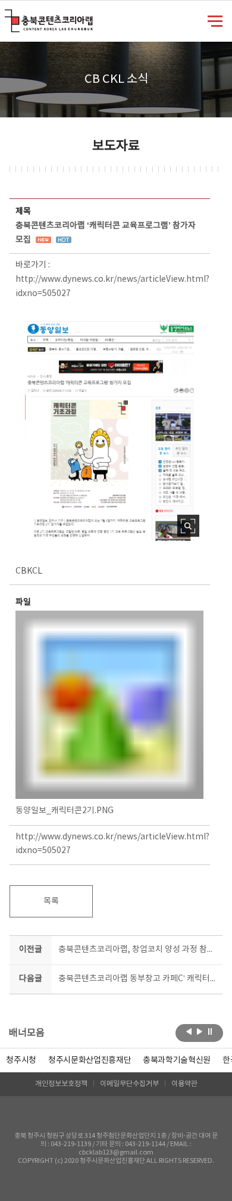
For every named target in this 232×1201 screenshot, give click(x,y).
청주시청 (21, 1060)
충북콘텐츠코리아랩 (7, 16)
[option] (21, 1060)
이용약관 (184, 1084)
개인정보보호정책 (61, 1084)
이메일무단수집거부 (129, 1084)
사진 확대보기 (188, 525)
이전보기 (188, 1032)
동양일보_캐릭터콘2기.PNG (64, 811)
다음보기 (199, 1032)
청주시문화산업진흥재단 (89, 1060)
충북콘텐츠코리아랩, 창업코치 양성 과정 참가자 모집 (138, 949)
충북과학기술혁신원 (177, 1060)
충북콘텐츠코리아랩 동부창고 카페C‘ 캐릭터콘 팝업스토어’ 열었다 (138, 979)
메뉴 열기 (215, 20)
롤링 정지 (210, 1032)
